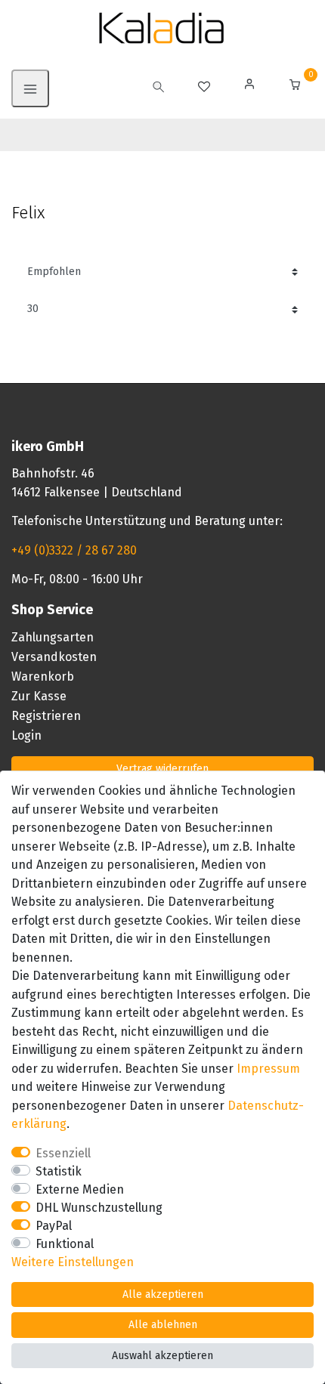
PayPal (54, 1226)
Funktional (65, 1244)
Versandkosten (54, 657)
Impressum (268, 1068)
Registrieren (46, 716)
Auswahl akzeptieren (162, 1355)
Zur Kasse (39, 696)
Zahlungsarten (52, 637)
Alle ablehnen (162, 1324)
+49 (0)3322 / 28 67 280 (74, 550)
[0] (295, 86)
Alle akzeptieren (162, 1294)
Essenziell (63, 1153)
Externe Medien (80, 1189)
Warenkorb (42, 676)
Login (26, 735)
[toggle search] (158, 88)
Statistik (59, 1171)
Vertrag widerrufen (162, 768)
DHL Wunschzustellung (99, 1207)
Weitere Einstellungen (72, 1262)
